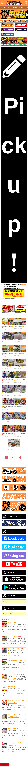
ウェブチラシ (21, 7)
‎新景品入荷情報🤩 (13, 729)
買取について (3, 7)
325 (19, 457)
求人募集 (15, 7)
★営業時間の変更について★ (16, 686)
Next (26, 14)
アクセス (9, 7)
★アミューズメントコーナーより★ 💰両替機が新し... (17, 716)
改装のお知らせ (12, 622)
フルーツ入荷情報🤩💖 (14, 636)
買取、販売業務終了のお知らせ (16, 660)
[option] (14, 291)
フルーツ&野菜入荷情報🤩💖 (16, 674)
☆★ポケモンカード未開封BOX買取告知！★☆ (16, 744)
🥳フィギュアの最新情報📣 (15, 648)
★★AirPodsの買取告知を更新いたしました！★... (17, 702)
